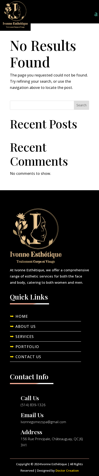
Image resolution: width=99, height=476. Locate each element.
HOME (21, 316)
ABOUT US (25, 326)
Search (81, 105)
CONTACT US (28, 356)
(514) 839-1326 (33, 404)
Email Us (32, 415)
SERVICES (24, 336)
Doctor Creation (67, 470)
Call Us (30, 398)
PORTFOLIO (27, 346)
